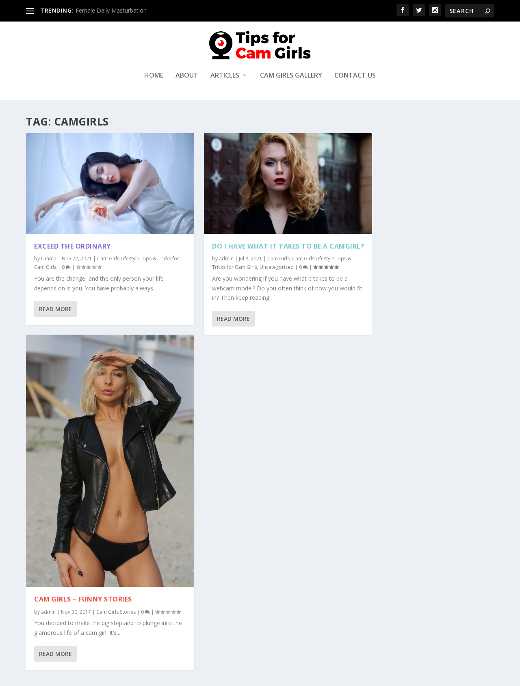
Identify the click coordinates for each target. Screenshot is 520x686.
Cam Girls (278, 258)
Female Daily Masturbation (111, 10)
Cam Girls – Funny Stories (83, 599)
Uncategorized (277, 267)
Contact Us (355, 76)
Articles (224, 76)
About (187, 76)
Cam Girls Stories (116, 611)
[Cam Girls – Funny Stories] (110, 461)
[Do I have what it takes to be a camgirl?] (288, 183)
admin (48, 611)
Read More (55, 309)
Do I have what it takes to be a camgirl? (288, 246)
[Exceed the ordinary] (110, 183)
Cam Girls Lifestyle (118, 258)
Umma (48, 258)
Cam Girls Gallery (291, 76)
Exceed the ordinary (72, 246)
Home (153, 76)
